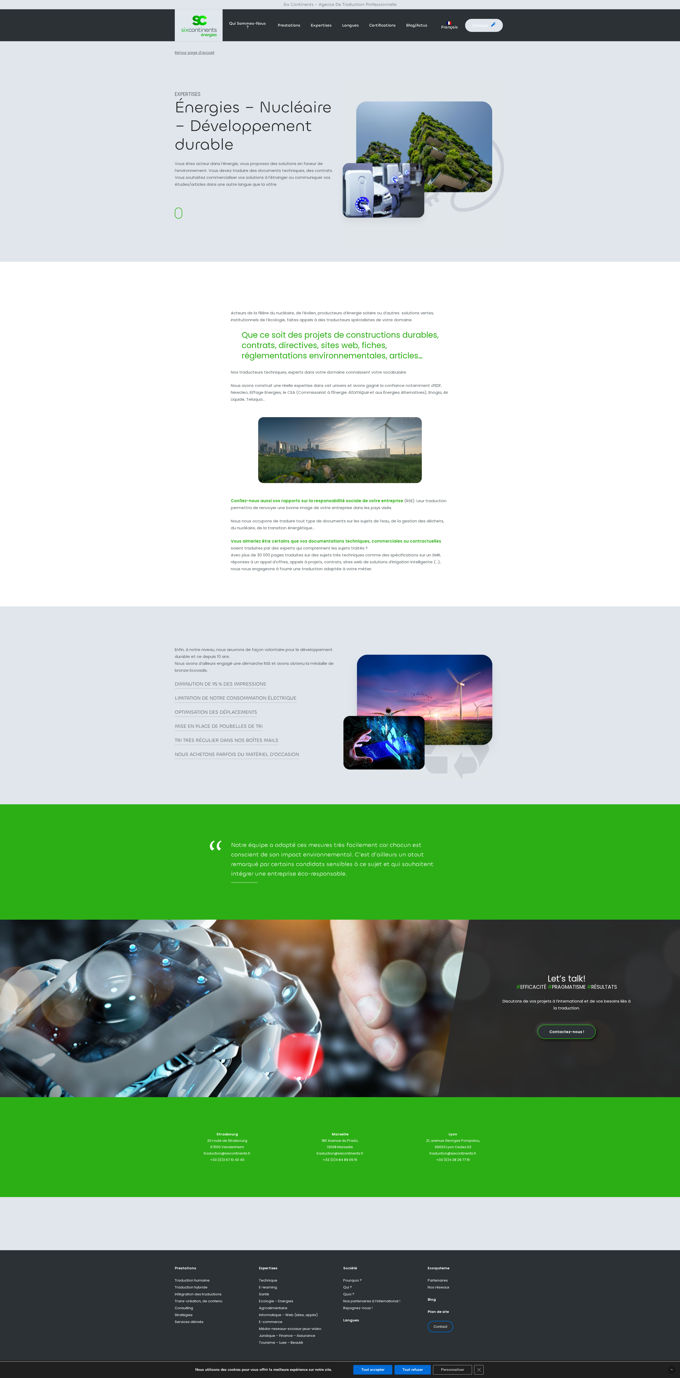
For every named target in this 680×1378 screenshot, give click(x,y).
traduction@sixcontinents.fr (227, 1153)
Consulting (184, 1308)
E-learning (268, 1287)
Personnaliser (452, 1369)
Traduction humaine (192, 1280)
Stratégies (184, 1314)
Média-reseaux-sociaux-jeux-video (290, 1328)
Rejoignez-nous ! (358, 1308)
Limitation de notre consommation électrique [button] (235, 698)
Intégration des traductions (198, 1294)
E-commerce (270, 1321)
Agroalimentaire (273, 1308)
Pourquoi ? (352, 1280)
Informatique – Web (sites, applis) (288, 1314)
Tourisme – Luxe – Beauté (281, 1342)
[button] (567, 1032)
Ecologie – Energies (276, 1301)
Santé (264, 1294)
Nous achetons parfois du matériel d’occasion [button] (237, 754)
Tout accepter (372, 1369)
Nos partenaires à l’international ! (371, 1301)
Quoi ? (348, 1294)
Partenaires (438, 1280)
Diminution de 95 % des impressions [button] (220, 684)
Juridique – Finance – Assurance (287, 1335)
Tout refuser (412, 1369)
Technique (268, 1280)
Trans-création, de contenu (198, 1301)
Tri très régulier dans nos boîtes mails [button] (226, 740)
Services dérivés (189, 1321)
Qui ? (347, 1287)
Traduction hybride (191, 1287)
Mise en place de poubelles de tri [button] (219, 726)
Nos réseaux (438, 1287)
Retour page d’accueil (194, 52)
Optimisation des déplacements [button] (216, 712)
